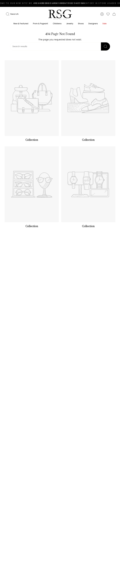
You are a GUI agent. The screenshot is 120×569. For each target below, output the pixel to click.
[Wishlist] (108, 14)
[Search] (105, 46)
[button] (21, 24)
